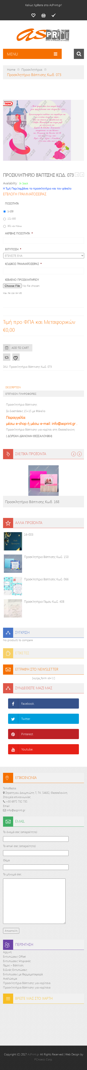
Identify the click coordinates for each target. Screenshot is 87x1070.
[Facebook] (13, 703)
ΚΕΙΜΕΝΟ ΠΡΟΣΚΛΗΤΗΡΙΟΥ (22, 280)
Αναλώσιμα (10, 978)
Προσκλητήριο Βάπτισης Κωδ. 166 (77, 175)
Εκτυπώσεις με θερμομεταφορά (23, 974)
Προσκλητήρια (31, 69)
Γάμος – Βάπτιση (13, 965)
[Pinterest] (13, 734)
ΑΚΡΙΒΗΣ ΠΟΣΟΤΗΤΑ (19, 233)
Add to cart (20, 348)
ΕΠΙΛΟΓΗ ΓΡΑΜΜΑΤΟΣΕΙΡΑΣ (24, 193)
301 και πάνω (14, 225)
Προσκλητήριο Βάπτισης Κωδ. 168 (32, 501)
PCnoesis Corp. (43, 1059)
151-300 (11, 218)
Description (13, 387)
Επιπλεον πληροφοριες (20, 393)
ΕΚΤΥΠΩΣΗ (13, 249)
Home (11, 69)
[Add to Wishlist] (16, 357)
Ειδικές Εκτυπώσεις (15, 970)
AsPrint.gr (33, 1054)
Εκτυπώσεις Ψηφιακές (17, 961)
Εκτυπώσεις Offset (14, 956)
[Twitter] (13, 719)
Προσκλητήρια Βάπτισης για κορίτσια (26, 983)
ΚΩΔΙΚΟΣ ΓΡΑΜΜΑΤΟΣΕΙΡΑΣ (23, 264)
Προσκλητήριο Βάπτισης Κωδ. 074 (82, 175)
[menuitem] (33, 15)
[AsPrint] (43, 36)
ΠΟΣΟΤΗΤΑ (12, 203)
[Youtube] (13, 749)
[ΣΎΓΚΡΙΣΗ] (6, 357)
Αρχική (7, 952)
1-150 (10, 211)
